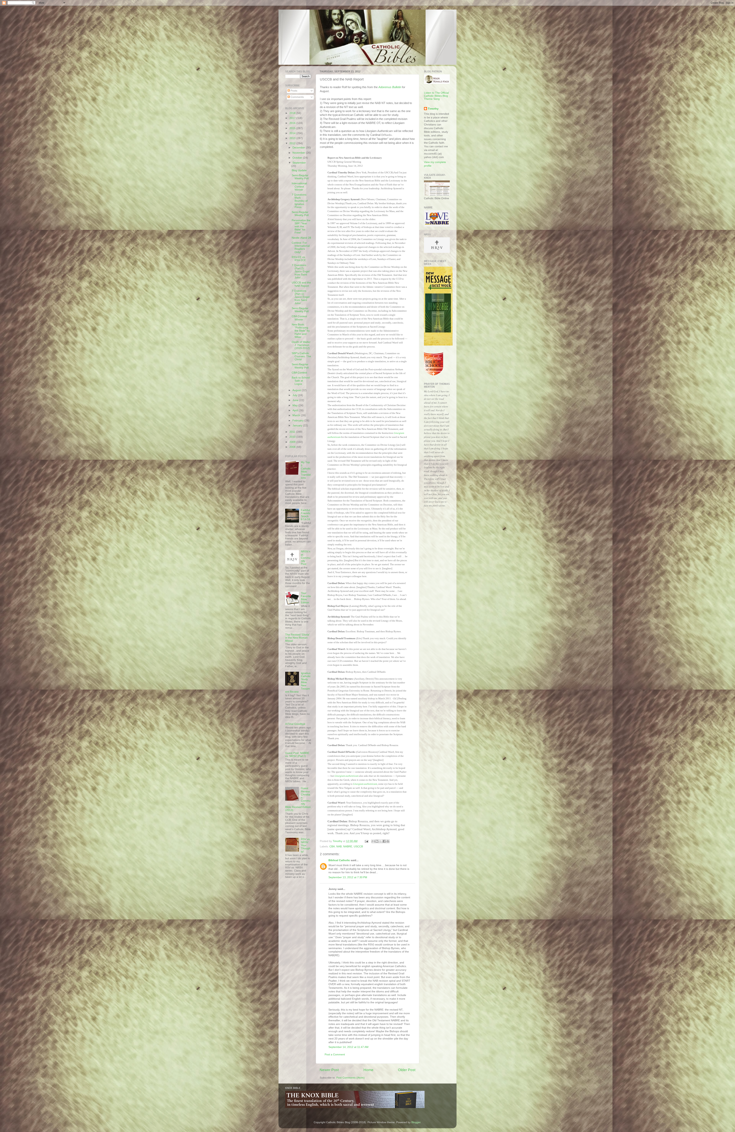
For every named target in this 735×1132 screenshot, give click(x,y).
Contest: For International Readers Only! (301, 247)
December (299, 147)
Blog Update (299, 170)
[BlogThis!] (377, 841)
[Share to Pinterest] (388, 841)
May (295, 405)
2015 (292, 128)
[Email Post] (366, 841)
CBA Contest (299, 372)
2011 (292, 431)
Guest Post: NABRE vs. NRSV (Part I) (297, 755)
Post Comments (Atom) (350, 1077)
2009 (292, 442)
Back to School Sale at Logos (301, 380)
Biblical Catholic (339, 860)
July (295, 395)
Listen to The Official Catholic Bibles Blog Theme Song (436, 95)
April (295, 410)
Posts (293, 90)
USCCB (358, 846)
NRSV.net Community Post (305, 557)
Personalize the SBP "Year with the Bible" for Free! (301, 226)
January (297, 425)
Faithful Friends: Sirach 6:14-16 (306, 515)
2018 (292, 113)
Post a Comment (335, 1054)
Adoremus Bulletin (389, 87)
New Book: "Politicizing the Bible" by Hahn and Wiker (301, 330)
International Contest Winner (299, 186)
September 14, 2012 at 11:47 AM (348, 1047)
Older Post (406, 1070)
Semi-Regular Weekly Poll (300, 177)
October (297, 157)
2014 (292, 133)
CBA (332, 846)
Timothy (433, 108)
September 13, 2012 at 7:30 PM (347, 877)
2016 (292, 123)
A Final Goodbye (295, 723)
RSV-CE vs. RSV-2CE (299, 259)
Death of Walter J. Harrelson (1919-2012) (301, 345)
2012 (292, 143)
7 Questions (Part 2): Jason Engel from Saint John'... (301, 271)
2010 (292, 436)
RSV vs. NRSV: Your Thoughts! (305, 845)
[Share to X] (380, 841)
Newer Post (329, 1070)
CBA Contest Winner (299, 318)
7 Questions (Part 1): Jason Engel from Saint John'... (301, 297)
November (299, 152)
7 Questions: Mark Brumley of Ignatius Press (300, 201)
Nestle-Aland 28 (301, 237)
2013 (292, 138)
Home (368, 1070)
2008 (292, 447)
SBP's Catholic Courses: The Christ (301, 356)
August (297, 390)
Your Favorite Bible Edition (306, 598)
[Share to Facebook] (384, 841)
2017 (292, 118)
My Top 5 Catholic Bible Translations (306, 470)
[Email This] (373, 841)
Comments (297, 97)
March (296, 415)
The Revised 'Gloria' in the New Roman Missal (297, 637)
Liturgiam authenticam (347, 775)
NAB (339, 846)
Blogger (416, 1122)
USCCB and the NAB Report (301, 284)
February (298, 420)
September (299, 162)
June (295, 400)
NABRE (347, 846)
